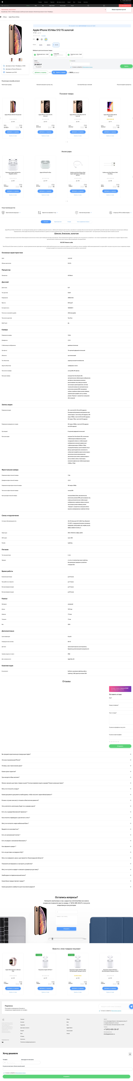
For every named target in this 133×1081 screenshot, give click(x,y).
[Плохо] (112, 741)
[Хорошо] (116, 741)
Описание (46, 221)
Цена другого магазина (27, 1059)
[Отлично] (118, 741)
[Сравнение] (104, 5)
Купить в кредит (61, 72)
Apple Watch (52, 5)
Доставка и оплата (61, 2)
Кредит (69, 2)
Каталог (46, 2)
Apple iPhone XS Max (14, 17)
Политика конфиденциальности (27, 1042)
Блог (74, 2)
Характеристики (58, 221)
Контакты (86, 2)
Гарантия (52, 2)
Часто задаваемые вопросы (83, 221)
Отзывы (79, 2)
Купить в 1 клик (13, 135)
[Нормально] (114, 741)
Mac (43, 5)
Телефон (5, 1059)
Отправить (120, 746)
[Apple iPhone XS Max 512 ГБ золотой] (15, 39)
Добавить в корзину (40, 72)
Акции (72, 5)
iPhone (27, 5)
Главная (40, 2)
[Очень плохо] (109, 741)
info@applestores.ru (109, 1034)
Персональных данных (87, 67)
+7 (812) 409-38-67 (75, 903)
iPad (36, 5)
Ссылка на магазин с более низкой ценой (14, 1066)
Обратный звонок (127, 3)
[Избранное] (88, 5)
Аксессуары (63, 5)
